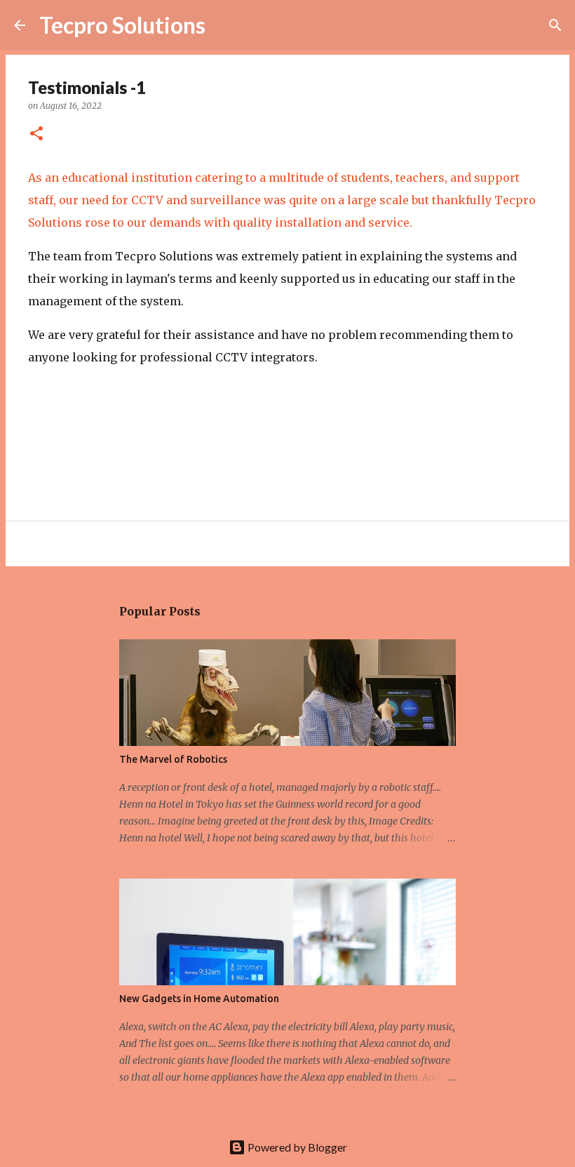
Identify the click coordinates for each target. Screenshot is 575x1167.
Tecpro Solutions (122, 25)
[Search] (225, 25)
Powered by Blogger (296, 1147)
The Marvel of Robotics (173, 759)
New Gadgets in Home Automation (199, 998)
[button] (36, 134)
